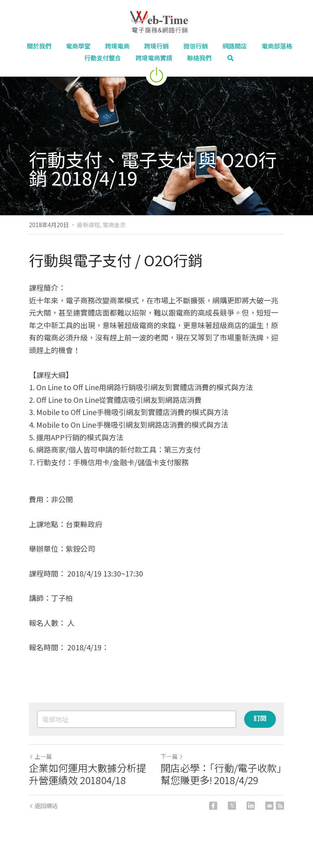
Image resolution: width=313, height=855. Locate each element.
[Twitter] (232, 806)
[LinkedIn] (251, 806)
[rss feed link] (280, 806)
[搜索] (230, 58)
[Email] (269, 806)
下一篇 (169, 756)
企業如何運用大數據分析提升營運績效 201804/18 (87, 774)
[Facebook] (213, 806)
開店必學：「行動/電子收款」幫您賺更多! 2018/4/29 (221, 774)
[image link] (156, 74)
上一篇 (43, 756)
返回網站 (46, 806)
